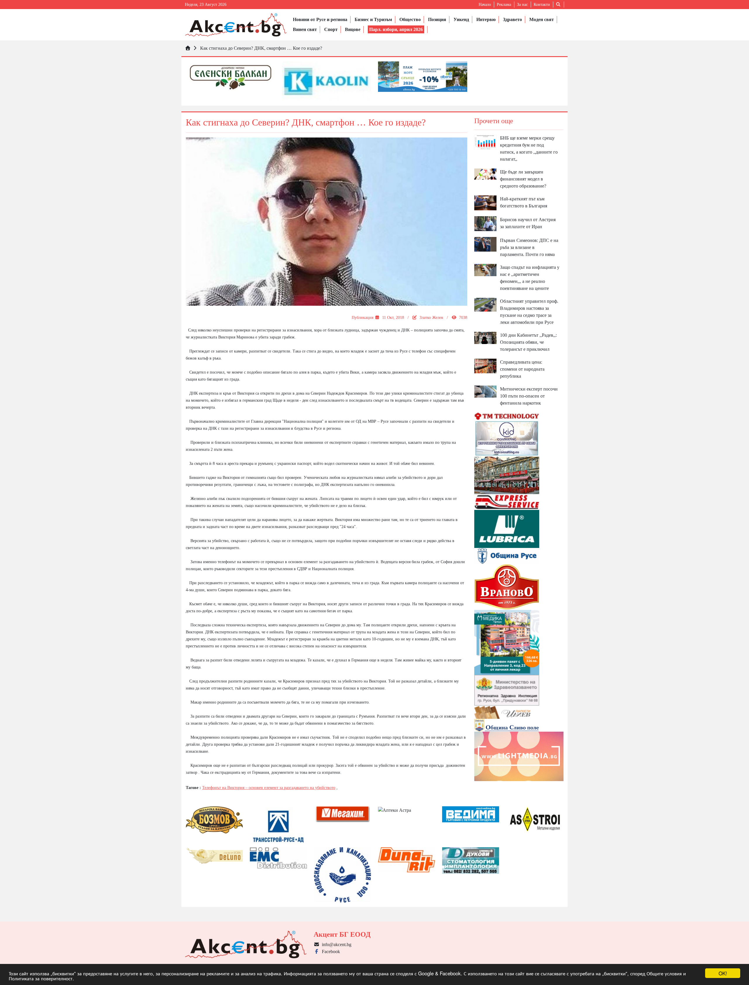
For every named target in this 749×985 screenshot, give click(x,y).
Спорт (331, 29)
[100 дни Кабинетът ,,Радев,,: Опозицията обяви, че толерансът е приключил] (485, 337)
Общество (410, 19)
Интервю (486, 19)
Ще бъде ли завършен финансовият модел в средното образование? (523, 178)
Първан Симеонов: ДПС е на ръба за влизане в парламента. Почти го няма (529, 247)
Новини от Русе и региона (320, 19)
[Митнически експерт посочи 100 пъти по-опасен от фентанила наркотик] (485, 391)
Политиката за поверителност (41, 978)
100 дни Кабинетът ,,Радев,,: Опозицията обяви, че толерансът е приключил (528, 342)
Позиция (437, 19)
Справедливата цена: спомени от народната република (522, 369)
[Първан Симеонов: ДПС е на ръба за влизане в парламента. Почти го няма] (485, 243)
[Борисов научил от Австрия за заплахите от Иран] (485, 223)
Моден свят (541, 19)
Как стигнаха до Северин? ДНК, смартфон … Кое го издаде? (261, 48)
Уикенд (461, 19)
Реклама (504, 4)
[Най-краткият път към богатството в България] (485, 202)
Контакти (542, 4)
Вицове (352, 29)
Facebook (329, 951)
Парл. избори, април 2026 (396, 29)
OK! (723, 973)
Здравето (512, 19)
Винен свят (305, 29)
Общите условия (664, 973)
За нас (522, 4)
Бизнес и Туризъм (373, 19)
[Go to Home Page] (188, 48)
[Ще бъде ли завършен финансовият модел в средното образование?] (485, 173)
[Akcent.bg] (236, 24)
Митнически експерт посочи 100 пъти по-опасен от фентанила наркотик (529, 395)
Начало (485, 4)
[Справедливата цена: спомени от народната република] (485, 365)
